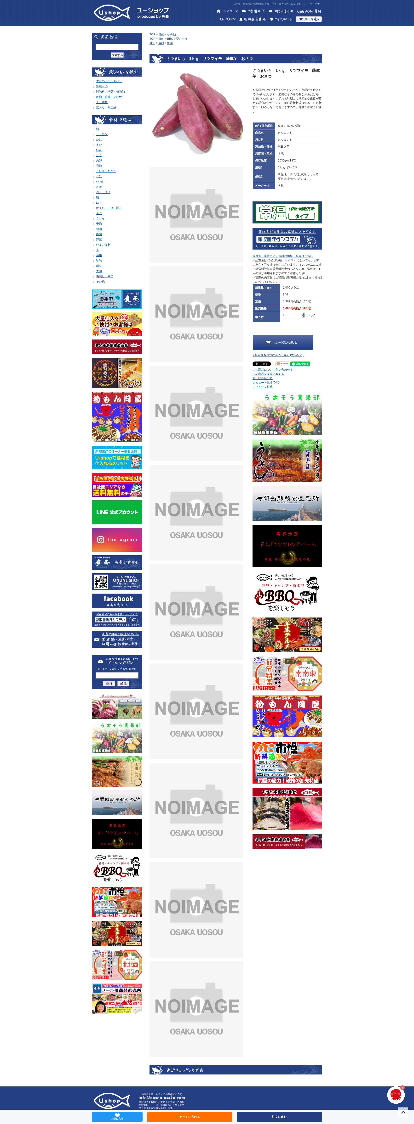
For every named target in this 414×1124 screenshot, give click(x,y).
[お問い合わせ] (281, 11)
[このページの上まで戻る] (403, 1113)
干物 (99, 223)
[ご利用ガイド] (253, 11)
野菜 (99, 239)
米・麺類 (102, 102)
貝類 (99, 165)
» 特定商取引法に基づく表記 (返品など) (278, 355)
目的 (161, 34)
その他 (100, 281)
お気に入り (117, 1118)
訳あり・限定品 (106, 107)
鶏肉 (99, 229)
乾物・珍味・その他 (109, 97)
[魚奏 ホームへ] (112, 24)
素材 (161, 43)
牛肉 (99, 271)
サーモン (102, 134)
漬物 (99, 255)
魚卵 (99, 160)
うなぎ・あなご (106, 171)
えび (99, 144)
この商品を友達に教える (268, 374)
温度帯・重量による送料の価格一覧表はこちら (283, 256)
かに (99, 139)
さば (99, 187)
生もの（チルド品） (109, 81)
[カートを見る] (309, 20)
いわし (100, 181)
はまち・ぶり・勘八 (109, 208)
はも (99, 202)
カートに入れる (190, 1116)
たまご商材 (103, 244)
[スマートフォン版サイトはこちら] (117, 588)
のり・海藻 (103, 192)
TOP (152, 34)
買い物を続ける (263, 378)
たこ (99, 155)
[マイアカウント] (281, 20)
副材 (99, 265)
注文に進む (279, 1116)
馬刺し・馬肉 (104, 276)
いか (99, 150)
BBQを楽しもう (177, 38)
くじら (100, 218)
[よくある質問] (309, 11)
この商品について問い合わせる (273, 369)
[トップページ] (227, 11)
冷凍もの (102, 86)
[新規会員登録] (252, 20)
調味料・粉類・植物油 (110, 91)
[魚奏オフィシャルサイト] (117, 567)
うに (99, 176)
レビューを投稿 (263, 387)
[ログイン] (228, 20)
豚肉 (99, 234)
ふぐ (99, 213)
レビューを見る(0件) (266, 382)
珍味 (99, 260)
